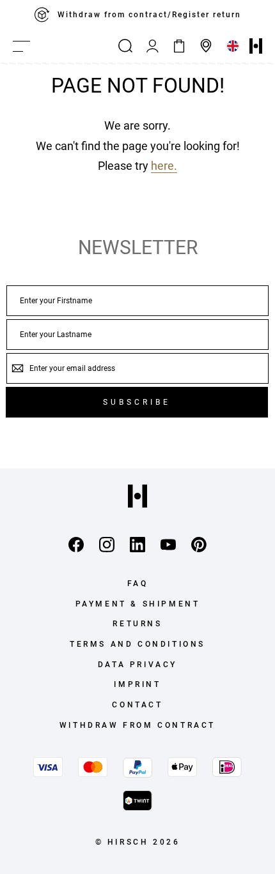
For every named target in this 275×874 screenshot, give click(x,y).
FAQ (137, 583)
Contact (137, 704)
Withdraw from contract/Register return (149, 14)
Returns (137, 623)
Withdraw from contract (137, 725)
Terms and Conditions (137, 644)
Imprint (137, 684)
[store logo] (255, 46)
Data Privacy (137, 664)
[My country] (233, 46)
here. (164, 165)
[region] (137, 14)
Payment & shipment (137, 603)
